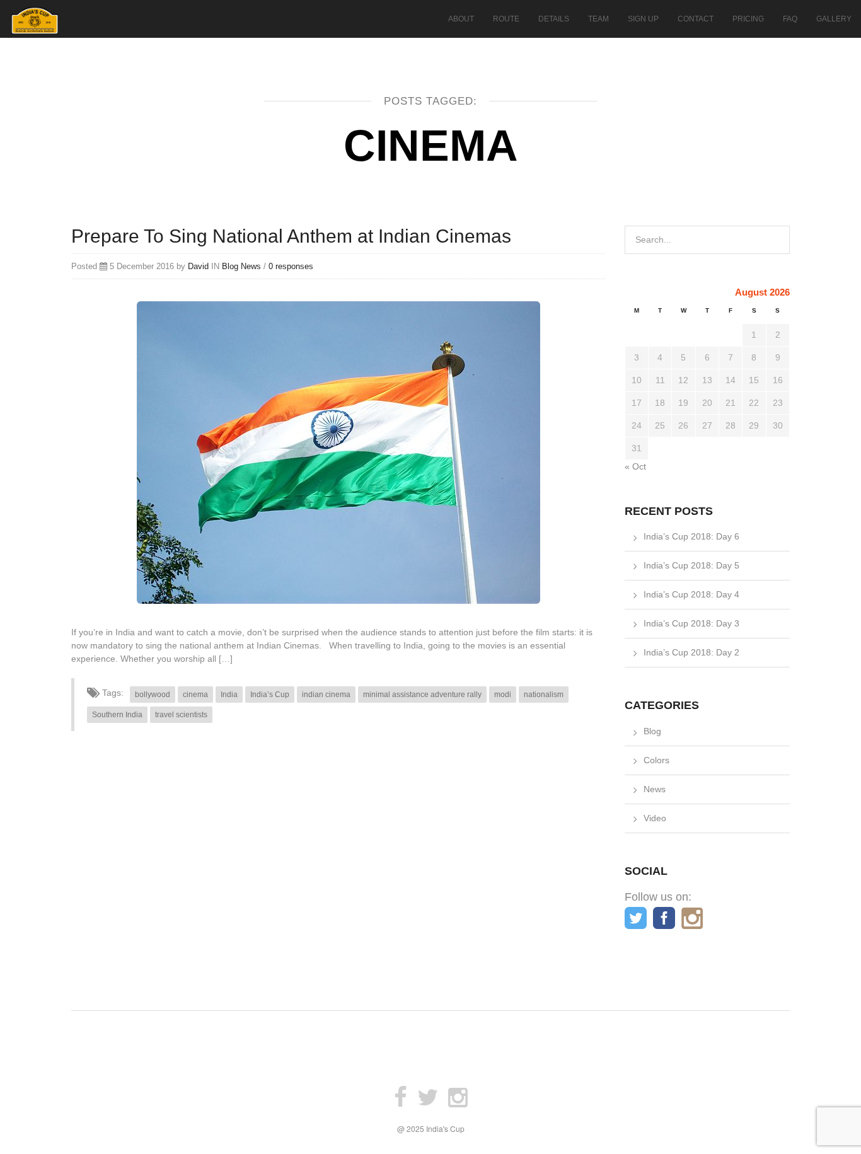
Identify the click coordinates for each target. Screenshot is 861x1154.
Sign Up (643, 18)
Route (506, 18)
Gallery (834, 18)
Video (655, 818)
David (198, 266)
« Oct (635, 466)
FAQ (790, 18)
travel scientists (181, 714)
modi (502, 694)
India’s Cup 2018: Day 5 (691, 565)
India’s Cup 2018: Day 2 (691, 652)
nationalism (543, 694)
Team (598, 18)
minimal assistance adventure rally (422, 694)
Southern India (117, 714)
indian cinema (326, 694)
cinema (195, 694)
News (251, 266)
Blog (230, 266)
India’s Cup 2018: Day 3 (691, 623)
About (461, 18)
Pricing (748, 18)
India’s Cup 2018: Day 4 (691, 594)
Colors (656, 760)
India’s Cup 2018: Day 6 (691, 536)
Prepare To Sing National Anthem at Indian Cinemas (291, 236)
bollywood (152, 694)
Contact (696, 18)
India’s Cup (269, 694)
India (229, 694)
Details (553, 18)
